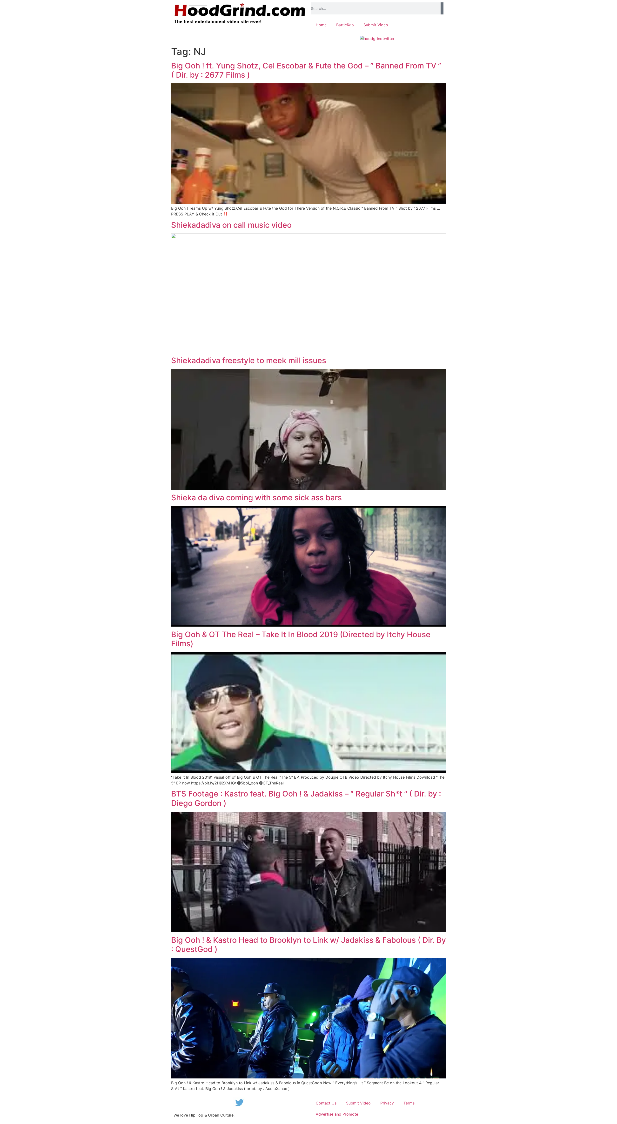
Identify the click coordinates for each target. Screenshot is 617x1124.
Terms (409, 1103)
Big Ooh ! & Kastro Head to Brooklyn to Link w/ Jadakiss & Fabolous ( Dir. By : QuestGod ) (308, 944)
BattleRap (345, 24)
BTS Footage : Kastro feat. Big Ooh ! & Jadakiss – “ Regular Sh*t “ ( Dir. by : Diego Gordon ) (306, 798)
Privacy (387, 1103)
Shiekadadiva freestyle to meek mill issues (248, 360)
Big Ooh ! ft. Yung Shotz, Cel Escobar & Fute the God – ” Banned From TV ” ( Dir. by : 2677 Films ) (306, 70)
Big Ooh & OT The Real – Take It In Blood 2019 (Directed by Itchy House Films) (300, 639)
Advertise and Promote (337, 1114)
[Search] (442, 8)
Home (321, 24)
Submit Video (375, 24)
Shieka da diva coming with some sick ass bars (256, 497)
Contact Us (326, 1103)
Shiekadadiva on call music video (231, 225)
